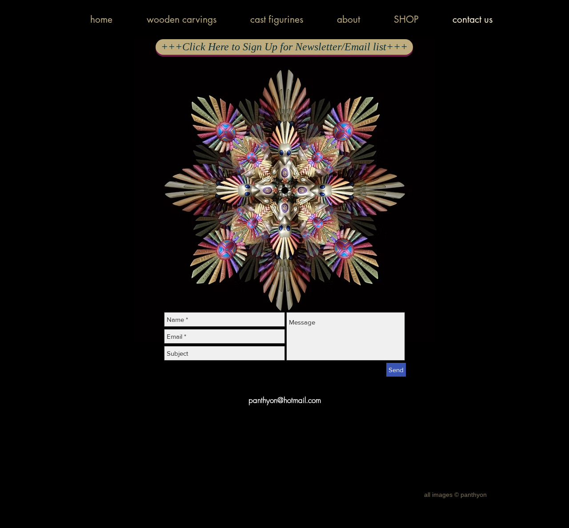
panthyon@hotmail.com (284, 400)
